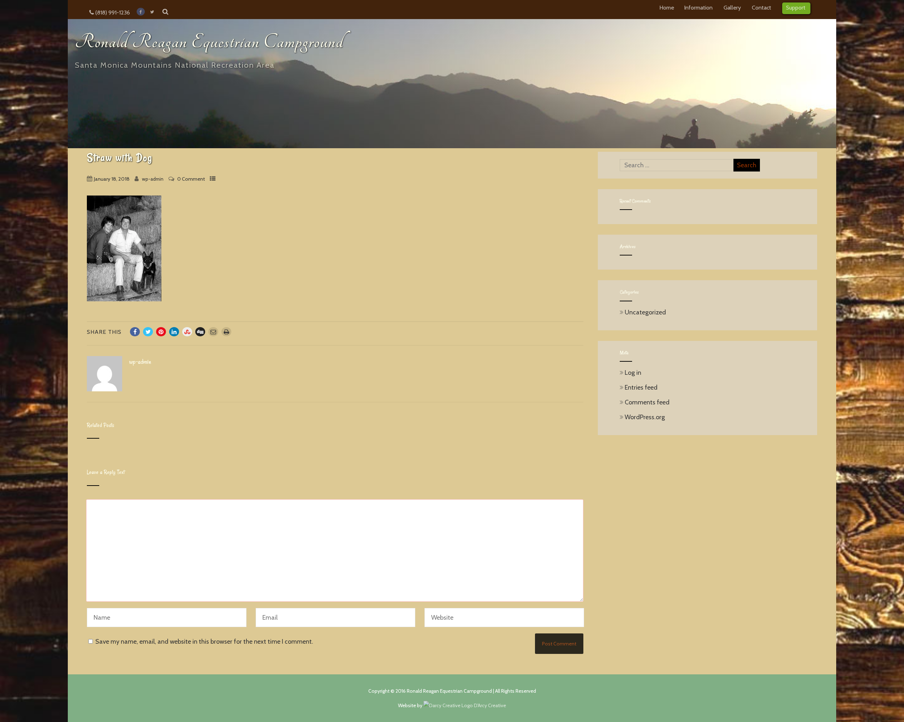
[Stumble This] (187, 331)
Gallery (732, 7)
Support (795, 7)
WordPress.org (645, 417)
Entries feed (641, 387)
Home (666, 7)
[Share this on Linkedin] (174, 331)
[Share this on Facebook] (135, 331)
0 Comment (191, 179)
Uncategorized (645, 312)
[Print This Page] (226, 331)
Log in (633, 373)
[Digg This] (200, 331)
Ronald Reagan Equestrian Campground (209, 42)
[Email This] (213, 331)
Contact (761, 7)
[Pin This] (161, 331)
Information (698, 7)
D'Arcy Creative (489, 705)
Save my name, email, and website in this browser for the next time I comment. (204, 641)
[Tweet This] (148, 331)
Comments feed (647, 402)
